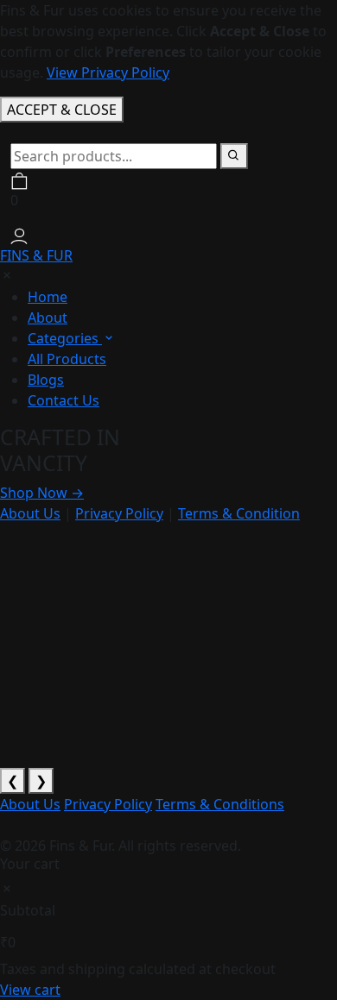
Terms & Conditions (220, 804)
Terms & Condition (239, 513)
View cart (30, 989)
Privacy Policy (119, 513)
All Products (67, 358)
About (47, 317)
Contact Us (63, 400)
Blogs (46, 379)
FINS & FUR (36, 255)
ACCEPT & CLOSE (62, 109)
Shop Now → (42, 492)
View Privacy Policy (108, 72)
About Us (30, 513)
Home (47, 296)
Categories (65, 338)
